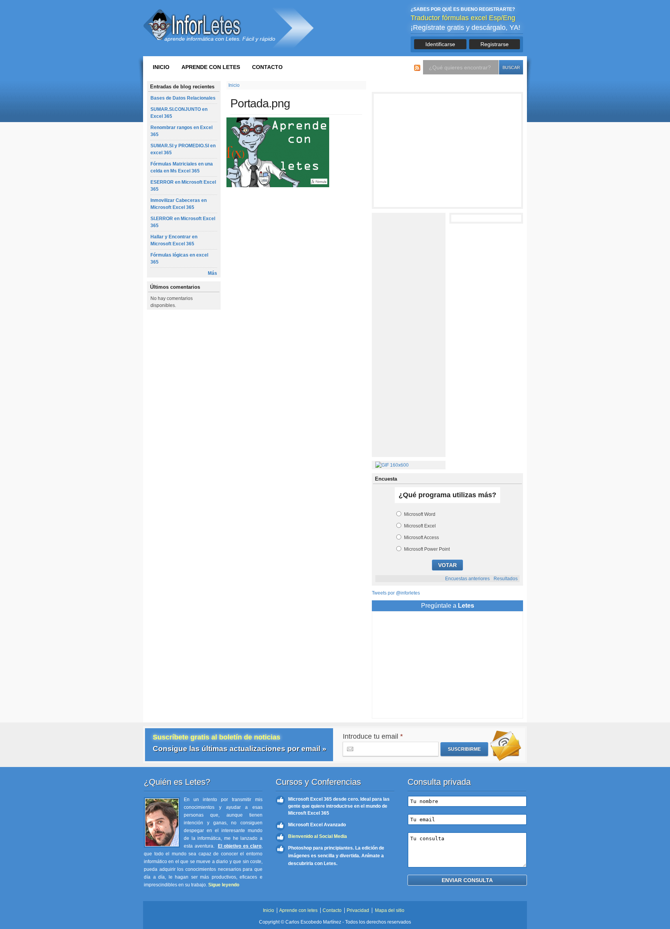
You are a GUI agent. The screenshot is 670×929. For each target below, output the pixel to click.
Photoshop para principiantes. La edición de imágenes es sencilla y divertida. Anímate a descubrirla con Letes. (336, 855)
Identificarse (440, 44)
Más (212, 273)
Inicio (161, 67)
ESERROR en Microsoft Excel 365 (183, 185)
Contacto (267, 67)
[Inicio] (193, 24)
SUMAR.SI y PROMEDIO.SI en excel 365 (183, 149)
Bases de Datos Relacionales (183, 98)
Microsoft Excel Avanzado (317, 824)
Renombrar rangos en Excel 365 (181, 131)
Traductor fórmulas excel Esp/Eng (463, 18)
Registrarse (494, 44)
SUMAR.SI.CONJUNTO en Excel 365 (178, 113)
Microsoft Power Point (427, 549)
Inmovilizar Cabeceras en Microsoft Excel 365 (178, 204)
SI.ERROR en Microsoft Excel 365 (182, 222)
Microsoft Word (419, 514)
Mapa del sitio (389, 910)
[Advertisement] (447, 150)
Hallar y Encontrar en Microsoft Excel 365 (173, 240)
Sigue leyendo (223, 885)
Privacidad (358, 910)
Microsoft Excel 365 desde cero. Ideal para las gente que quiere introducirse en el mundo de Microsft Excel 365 (339, 806)
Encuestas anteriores (467, 578)
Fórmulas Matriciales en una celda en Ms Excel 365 (181, 167)
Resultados (506, 578)
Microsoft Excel (420, 526)
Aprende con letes (210, 67)
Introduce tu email (373, 736)
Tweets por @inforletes (396, 593)
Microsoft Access (421, 537)
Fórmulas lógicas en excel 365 (179, 258)
